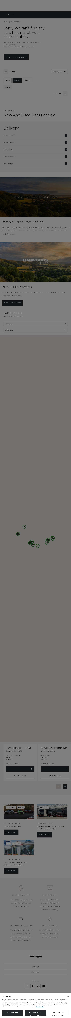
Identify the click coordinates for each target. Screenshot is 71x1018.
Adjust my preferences (58, 1014)
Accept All (12, 1012)
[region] (35, 1005)
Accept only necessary (35, 1014)
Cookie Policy (40, 1007)
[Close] (68, 996)
